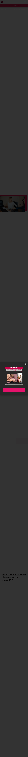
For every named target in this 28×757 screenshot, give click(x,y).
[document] (14, 378)
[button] (26, 363)
